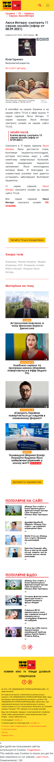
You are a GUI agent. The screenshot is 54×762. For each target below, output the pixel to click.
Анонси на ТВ (27, 362)
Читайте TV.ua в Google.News (27, 240)
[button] (40, 5)
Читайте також (26, 136)
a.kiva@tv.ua (34, 723)
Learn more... (43, 756)
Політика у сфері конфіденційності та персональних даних (24, 726)
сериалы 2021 (15, 265)
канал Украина (28, 261)
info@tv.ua (18, 720)
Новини (27, 320)
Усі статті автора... (16, 68)
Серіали (29, 13)
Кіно (18, 671)
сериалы (12, 261)
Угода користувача (8, 729)
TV (19, 13)
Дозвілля (44, 671)
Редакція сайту (7, 735)
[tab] (24, 647)
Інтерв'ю (27, 452)
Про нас (4, 732)
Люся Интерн (14, 268)
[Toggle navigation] (48, 5)
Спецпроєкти (27, 676)
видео (42, 261)
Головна (10, 13)
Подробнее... (34, 749)
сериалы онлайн (35, 265)
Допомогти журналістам (27, 482)
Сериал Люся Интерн (21, 15)
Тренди (32, 671)
